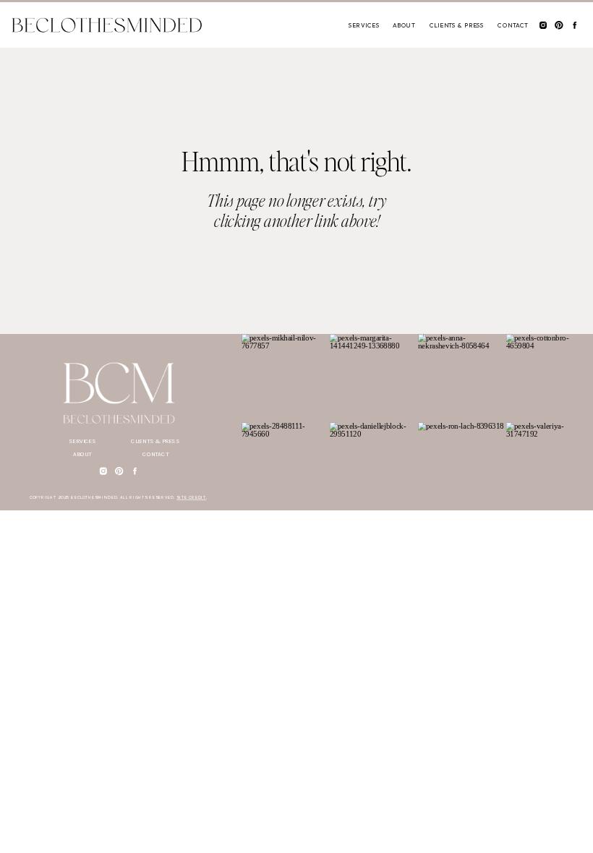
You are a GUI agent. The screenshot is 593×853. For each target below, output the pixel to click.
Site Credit (191, 497)
